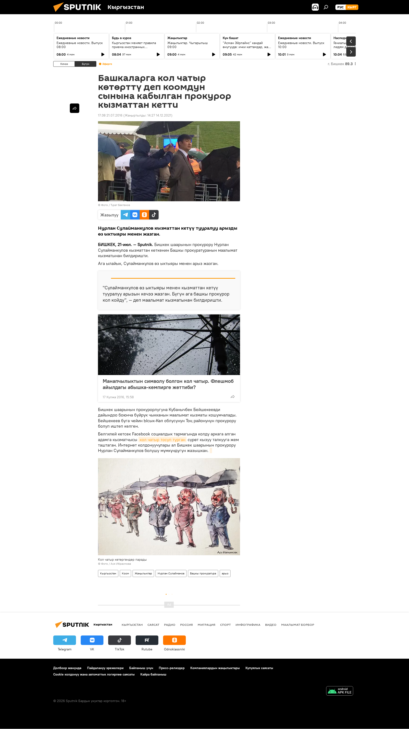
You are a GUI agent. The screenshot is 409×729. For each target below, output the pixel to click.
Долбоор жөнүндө (67, 668)
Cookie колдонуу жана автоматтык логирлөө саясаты (94, 674)
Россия (186, 624)
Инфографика (248, 624)
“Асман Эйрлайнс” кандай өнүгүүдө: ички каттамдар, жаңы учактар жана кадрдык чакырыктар (247, 49)
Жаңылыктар (143, 573)
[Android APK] (340, 691)
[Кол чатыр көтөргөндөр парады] (211, 450)
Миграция (206, 624)
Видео (270, 624)
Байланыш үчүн (141, 668)
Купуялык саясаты (259, 668)
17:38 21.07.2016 (110, 115)
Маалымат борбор (297, 624)
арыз (225, 573)
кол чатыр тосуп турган (162, 439)
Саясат (153, 624)
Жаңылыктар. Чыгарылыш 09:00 (187, 45)
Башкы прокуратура (203, 573)
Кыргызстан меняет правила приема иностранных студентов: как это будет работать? (134, 49)
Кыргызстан (108, 573)
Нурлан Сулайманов (171, 573)
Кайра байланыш (153, 674)
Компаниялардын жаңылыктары (215, 668)
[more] (232, 396)
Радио (169, 624)
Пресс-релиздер (172, 668)
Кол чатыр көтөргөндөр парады (122, 559)
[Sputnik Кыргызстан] (79, 13)
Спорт (225, 624)
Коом (125, 573)
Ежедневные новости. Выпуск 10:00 (301, 45)
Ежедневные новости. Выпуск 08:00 (80, 45)
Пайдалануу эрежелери (105, 668)
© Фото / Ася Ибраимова (114, 563)
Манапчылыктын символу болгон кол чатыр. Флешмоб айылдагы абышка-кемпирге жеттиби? (168, 384)
